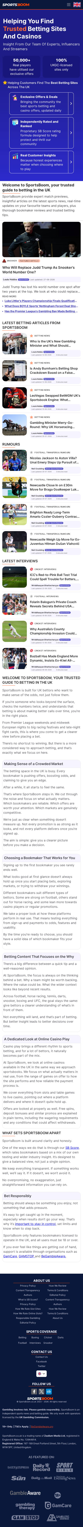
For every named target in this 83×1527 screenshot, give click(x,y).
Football (22, 1342)
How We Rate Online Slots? (27, 1313)
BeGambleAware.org (42, 1426)
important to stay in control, (35, 1224)
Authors (28, 1294)
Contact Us (42, 1356)
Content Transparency (28, 1290)
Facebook (41, 1361)
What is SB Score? (28, 1299)
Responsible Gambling (28, 1318)
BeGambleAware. (53, 1256)
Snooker (48, 1342)
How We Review (57, 1285)
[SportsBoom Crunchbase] (49, 1391)
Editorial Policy (28, 1322)
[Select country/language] (41, 1373)
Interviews (35, 1342)
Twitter (41, 1366)
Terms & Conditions (57, 1290)
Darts (61, 1337)
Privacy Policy (28, 1285)
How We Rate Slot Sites (28, 1308)
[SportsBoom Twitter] (41, 1391)
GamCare (10, 1256)
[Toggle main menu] (69, 4)
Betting (22, 1337)
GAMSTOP (27, 1256)
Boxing (35, 1337)
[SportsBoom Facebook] (34, 1391)
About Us (58, 1318)
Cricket (48, 1337)
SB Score (72, 1148)
